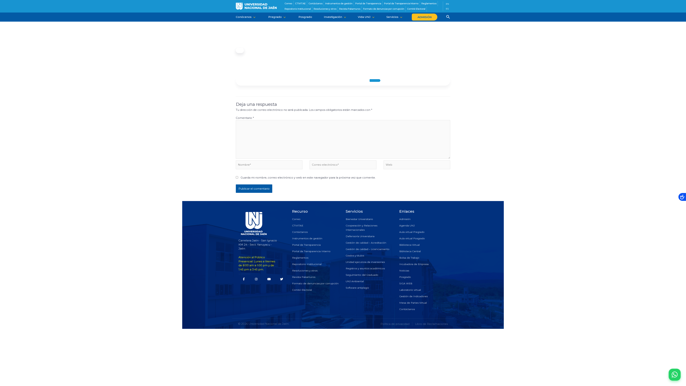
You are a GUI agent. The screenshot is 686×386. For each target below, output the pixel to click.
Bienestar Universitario (359, 219)
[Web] (417, 165)
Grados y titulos (355, 255)
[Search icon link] (448, 17)
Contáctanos (300, 232)
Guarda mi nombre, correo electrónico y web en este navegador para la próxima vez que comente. (308, 177)
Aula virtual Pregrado (411, 232)
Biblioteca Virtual (409, 244)
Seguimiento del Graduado (362, 274)
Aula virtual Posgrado (412, 238)
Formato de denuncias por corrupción (315, 283)
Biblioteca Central (410, 251)
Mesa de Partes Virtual (413, 302)
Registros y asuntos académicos (365, 268)
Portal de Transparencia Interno (311, 251)
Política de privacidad (395, 324)
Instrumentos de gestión (307, 238)
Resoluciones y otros (304, 270)
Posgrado (405, 277)
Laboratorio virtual (410, 289)
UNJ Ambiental (355, 281)
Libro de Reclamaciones (431, 324)
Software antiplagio (357, 287)
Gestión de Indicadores (413, 296)
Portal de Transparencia (306, 244)
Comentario (245, 118)
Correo (296, 219)
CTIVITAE (297, 225)
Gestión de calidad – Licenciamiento (367, 249)
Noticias (404, 270)
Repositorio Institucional (307, 264)
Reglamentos (300, 257)
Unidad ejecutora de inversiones (365, 262)
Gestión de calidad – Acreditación (366, 242)
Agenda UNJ (407, 225)
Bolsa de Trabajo (409, 257)
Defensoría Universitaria (360, 236)
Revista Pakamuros (303, 277)
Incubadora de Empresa (414, 264)
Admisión (405, 219)
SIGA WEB (405, 283)
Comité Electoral (302, 289)
